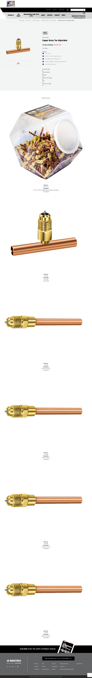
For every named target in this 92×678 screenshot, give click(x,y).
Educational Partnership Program (67, 669)
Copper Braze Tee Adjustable (48, 20)
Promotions (62, 666)
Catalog (55, 9)
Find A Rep (48, 9)
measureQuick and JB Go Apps (31, 15)
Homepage (21, 20)
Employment (54, 666)
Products (11, 15)
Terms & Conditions (58, 676)
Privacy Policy (79, 663)
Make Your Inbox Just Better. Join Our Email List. (58, 658)
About (43, 15)
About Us (54, 663)
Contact (57, 15)
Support (50, 15)
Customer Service (45, 669)
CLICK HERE (23, 649)
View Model (46, 191)
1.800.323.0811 (62, 9)
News (63, 15)
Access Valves (36, 20)
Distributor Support (64, 663)
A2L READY (18, 15)
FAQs (43, 663)
